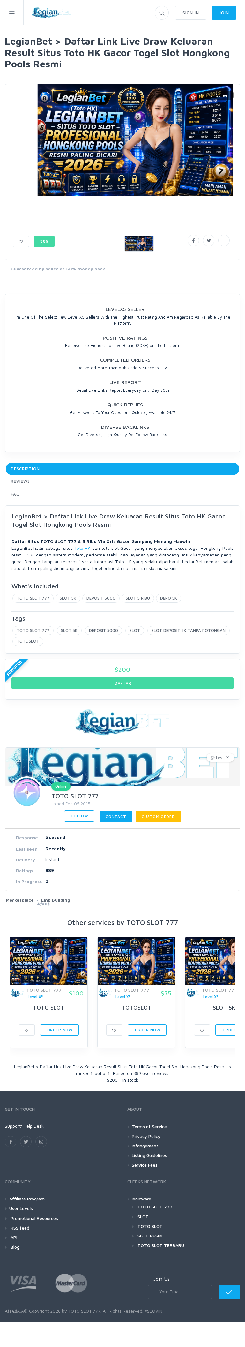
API (13, 1237)
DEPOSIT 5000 (100, 598)
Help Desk (34, 1126)
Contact (116, 816)
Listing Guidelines (149, 1155)
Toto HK (82, 548)
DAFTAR (122, 683)
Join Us (161, 1279)
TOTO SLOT (48, 1007)
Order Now (59, 1029)
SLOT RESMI (149, 1235)
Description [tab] (25, 468)
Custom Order (158, 816)
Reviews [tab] (20, 481)
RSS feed (19, 1227)
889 (44, 241)
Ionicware (141, 1198)
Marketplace (20, 900)
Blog (14, 1247)
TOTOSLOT (28, 641)
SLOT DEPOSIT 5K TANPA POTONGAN (189, 630)
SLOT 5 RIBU (138, 598)
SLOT (135, 630)
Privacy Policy (146, 1136)
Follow (79, 815)
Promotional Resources (33, 1218)
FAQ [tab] (15, 493)
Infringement (145, 1145)
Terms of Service (149, 1126)
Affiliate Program (27, 1198)
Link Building (55, 900)
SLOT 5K (68, 598)
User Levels (21, 1208)
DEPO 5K (168, 598)
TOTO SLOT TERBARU (160, 1245)
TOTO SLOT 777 (33, 598)
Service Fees (145, 1165)
